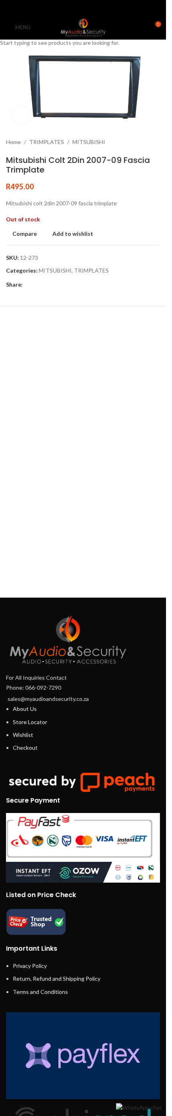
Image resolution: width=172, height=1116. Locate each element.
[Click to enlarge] (21, 115)
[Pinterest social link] (83, 8)
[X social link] (73, 8)
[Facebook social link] (63, 8)
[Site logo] (83, 26)
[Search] (140, 27)
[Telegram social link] (103, 8)
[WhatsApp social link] (93, 8)
